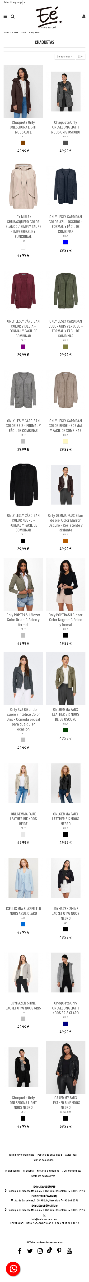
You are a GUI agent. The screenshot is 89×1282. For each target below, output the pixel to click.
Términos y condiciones (21, 1155)
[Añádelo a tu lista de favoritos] (20, 116)
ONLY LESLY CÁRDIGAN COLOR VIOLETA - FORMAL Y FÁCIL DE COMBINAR (23, 329)
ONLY (23, 136)
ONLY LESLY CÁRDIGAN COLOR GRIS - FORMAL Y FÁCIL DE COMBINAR (23, 426)
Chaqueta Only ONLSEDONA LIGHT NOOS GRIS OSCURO (65, 127)
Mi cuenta (28, 1171)
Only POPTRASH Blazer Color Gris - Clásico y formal (23, 620)
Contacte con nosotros (43, 1176)
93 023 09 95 (78, 1191)
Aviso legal (71, 1155)
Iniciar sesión (12, 1171)
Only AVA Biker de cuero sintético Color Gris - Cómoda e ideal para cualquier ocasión (23, 719)
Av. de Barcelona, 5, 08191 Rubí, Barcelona (37, 1201)
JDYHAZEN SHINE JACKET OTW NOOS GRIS (23, 1005)
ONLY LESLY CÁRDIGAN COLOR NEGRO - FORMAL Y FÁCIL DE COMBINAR (23, 523)
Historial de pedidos (48, 1171)
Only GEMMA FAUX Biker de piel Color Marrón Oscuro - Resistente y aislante (65, 523)
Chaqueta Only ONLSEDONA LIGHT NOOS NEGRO (23, 1103)
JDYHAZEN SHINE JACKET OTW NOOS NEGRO (65, 914)
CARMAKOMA (65, 1112)
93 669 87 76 (71, 1201)
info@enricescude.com (44, 1219)
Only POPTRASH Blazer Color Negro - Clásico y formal (66, 620)
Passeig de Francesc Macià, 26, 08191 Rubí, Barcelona (37, 1191)
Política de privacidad (49, 1155)
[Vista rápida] (26, 116)
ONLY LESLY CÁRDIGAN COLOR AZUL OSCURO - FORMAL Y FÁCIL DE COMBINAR (66, 224)
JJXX (23, 918)
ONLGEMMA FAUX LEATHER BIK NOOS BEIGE (23, 819)
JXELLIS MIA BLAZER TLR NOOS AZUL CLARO (23, 911)
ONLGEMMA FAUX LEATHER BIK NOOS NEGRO (65, 819)
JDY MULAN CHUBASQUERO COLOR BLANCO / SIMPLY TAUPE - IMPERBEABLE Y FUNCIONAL (23, 226)
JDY (23, 241)
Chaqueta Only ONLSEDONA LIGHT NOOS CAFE (23, 127)
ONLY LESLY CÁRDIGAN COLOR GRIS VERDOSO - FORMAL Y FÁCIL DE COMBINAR (65, 329)
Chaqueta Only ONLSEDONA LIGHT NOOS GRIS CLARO (65, 1008)
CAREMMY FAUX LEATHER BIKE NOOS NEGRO (66, 1103)
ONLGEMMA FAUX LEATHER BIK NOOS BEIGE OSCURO (65, 714)
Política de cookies (43, 1160)
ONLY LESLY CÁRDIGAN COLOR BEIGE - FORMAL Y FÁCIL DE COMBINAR (66, 426)
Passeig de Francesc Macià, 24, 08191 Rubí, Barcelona (37, 1210)
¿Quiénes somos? (71, 1171)
